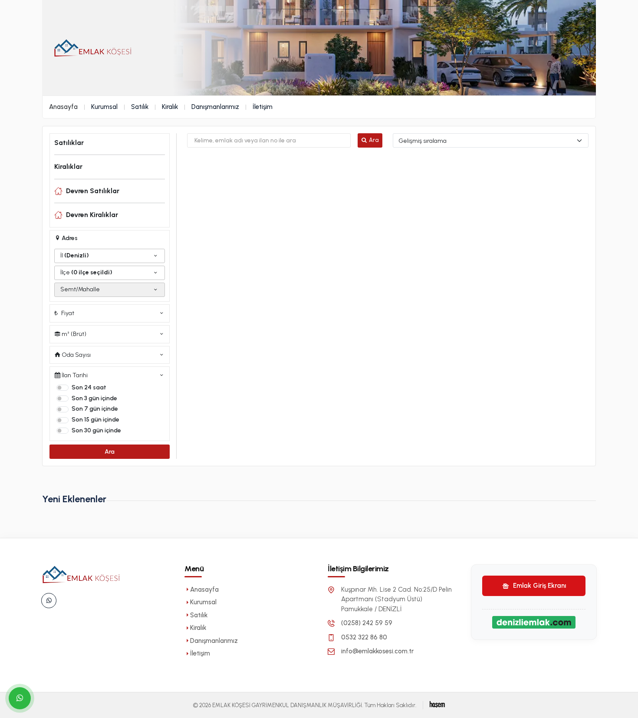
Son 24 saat (89, 387)
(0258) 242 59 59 (366, 623)
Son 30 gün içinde (96, 430)
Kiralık (170, 107)
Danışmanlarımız (215, 107)
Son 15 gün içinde (95, 419)
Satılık (139, 107)
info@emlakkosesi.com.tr (377, 651)
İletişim (263, 107)
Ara (110, 451)
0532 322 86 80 (364, 637)
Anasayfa (63, 107)
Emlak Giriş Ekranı (538, 586)
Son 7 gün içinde (95, 408)
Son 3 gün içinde (94, 398)
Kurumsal (104, 107)
